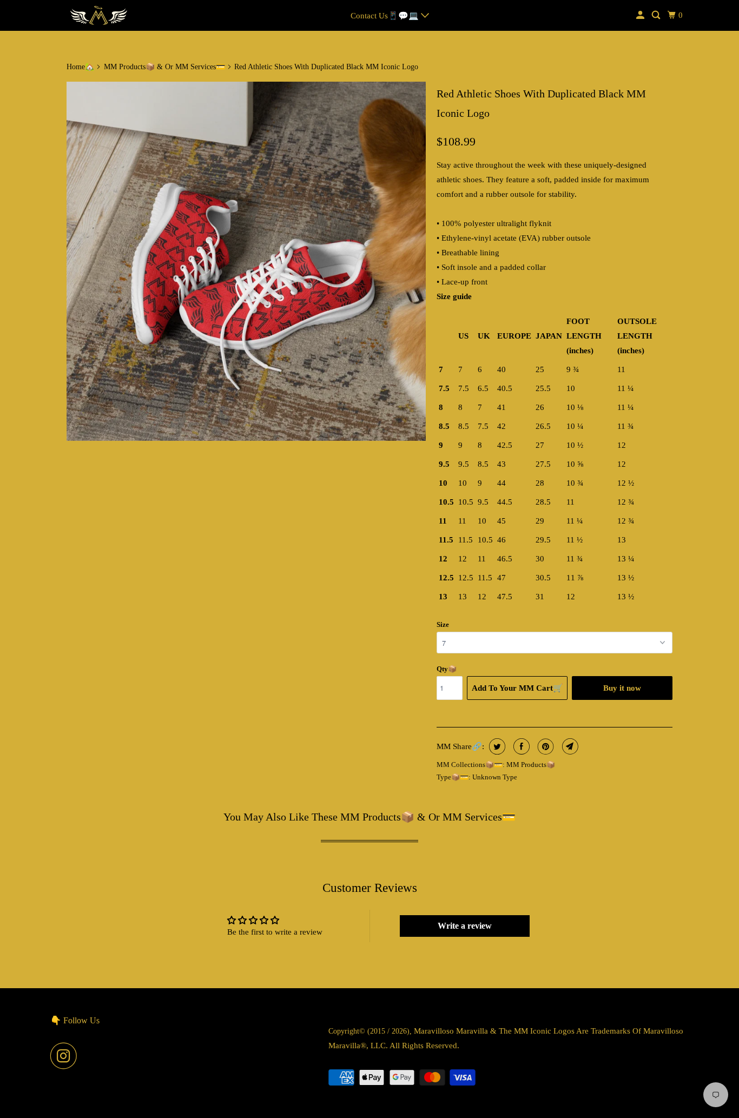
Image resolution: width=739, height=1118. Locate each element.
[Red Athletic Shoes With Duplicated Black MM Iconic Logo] (246, 261)
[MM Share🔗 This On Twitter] (495, 746)
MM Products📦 (530, 764)
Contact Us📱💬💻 (386, 15)
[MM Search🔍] (657, 15)
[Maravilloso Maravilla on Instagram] (66, 1055)
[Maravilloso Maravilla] (99, 15)
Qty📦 (447, 669)
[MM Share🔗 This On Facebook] (520, 746)
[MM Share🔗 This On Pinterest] (544, 746)
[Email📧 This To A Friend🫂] (568, 746)
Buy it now (622, 688)
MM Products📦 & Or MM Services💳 (164, 67)
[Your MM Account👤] (641, 15)
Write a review (465, 925)
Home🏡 (80, 67)
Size (443, 624)
